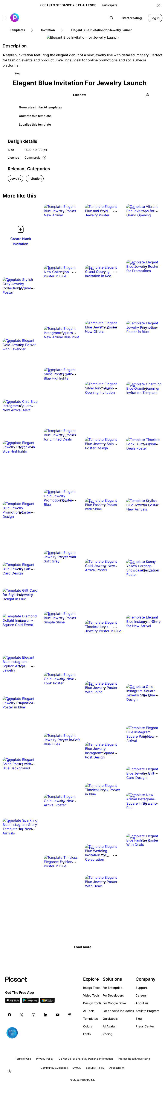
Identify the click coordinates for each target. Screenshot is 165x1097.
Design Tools (92, 1003)
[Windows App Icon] (47, 1001)
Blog (139, 1018)
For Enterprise (112, 987)
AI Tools (89, 1011)
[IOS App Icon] (12, 1001)
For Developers (113, 995)
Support (141, 987)
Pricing (107, 1034)
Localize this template (35, 124)
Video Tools (91, 995)
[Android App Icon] (30, 1001)
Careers (141, 995)
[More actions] (74, 211)
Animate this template (35, 116)
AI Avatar (109, 1026)
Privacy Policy (44, 1058)
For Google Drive (114, 1003)
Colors (87, 1026)
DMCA (77, 1067)
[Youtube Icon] (57, 1014)
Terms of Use (23, 1058)
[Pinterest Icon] (69, 1014)
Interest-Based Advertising (134, 1058)
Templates (90, 1018)
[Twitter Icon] (21, 1014)
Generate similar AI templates (40, 107)
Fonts (87, 1034)
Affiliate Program (147, 1011)
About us (142, 1003)
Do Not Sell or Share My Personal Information (86, 1058)
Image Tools (91, 987)
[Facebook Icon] (9, 1014)
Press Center (145, 1026)
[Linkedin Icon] (45, 1014)
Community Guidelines (54, 1067)
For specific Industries (118, 1011)
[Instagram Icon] (33, 1014)
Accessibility (117, 1067)
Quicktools (110, 1018)
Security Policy (95, 1067)
